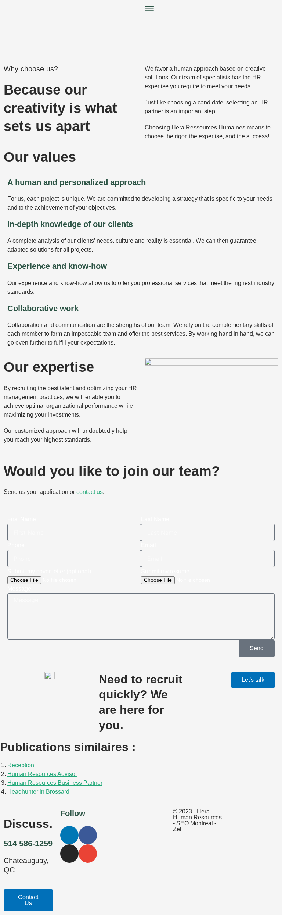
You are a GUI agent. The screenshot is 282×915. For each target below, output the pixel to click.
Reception (20, 765)
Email (148, 545)
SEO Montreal (194, 823)
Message (19, 588)
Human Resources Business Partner (54, 783)
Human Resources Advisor (42, 774)
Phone (16, 545)
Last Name (155, 519)
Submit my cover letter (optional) (49, 571)
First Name (21, 519)
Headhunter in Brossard (38, 791)
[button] (211, 9)
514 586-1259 (28, 843)
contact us (89, 492)
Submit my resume (165, 571)
